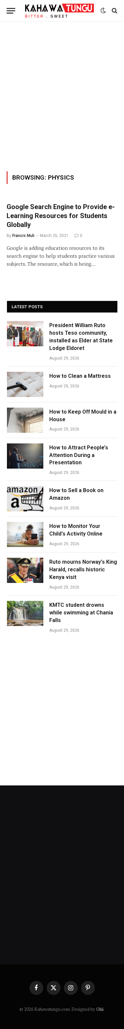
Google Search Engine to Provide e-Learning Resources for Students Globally (61, 216)
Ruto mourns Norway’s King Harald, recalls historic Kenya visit (83, 569)
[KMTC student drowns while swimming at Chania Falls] (25, 613)
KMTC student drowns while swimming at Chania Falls (81, 612)
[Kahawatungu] (59, 10)
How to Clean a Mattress (80, 376)
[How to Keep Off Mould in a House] (25, 420)
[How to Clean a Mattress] (25, 384)
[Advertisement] (62, 95)
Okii (99, 1009)
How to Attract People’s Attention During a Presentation (78, 455)
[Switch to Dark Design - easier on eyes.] (103, 11)
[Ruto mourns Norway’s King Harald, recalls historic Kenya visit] (25, 570)
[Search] (113, 10)
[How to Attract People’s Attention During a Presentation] (25, 456)
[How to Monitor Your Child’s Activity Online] (25, 534)
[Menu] (11, 10)
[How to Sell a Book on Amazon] (25, 498)
